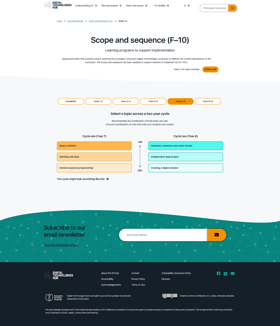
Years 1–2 (98, 101)
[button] (96, 5)
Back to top (268, 320)
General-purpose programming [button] (76, 167)
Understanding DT (84, 5)
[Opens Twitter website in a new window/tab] (225, 274)
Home (59, 21)
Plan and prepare (109, 5)
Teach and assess (135, 5)
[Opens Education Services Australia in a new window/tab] (55, 298)
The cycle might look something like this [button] (81, 178)
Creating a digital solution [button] (164, 167)
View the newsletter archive (61, 245)
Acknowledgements (111, 284)
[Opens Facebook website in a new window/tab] (218, 274)
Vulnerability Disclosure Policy (176, 273)
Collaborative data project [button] (165, 156)
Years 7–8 (122, 21)
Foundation (71, 101)
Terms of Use (138, 284)
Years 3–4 (126, 101)
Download (210, 69)
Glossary (165, 279)
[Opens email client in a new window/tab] (233, 274)
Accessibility (107, 279)
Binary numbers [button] (68, 145)
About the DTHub (110, 273)
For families (160, 5)
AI (185, 5)
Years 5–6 (153, 101)
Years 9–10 (208, 101)
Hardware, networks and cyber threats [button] (171, 145)
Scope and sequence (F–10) (101, 21)
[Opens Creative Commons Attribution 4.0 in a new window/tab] (169, 298)
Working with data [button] (69, 156)
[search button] (232, 8)
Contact (135, 273)
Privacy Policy (138, 279)
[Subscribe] (216, 235)
